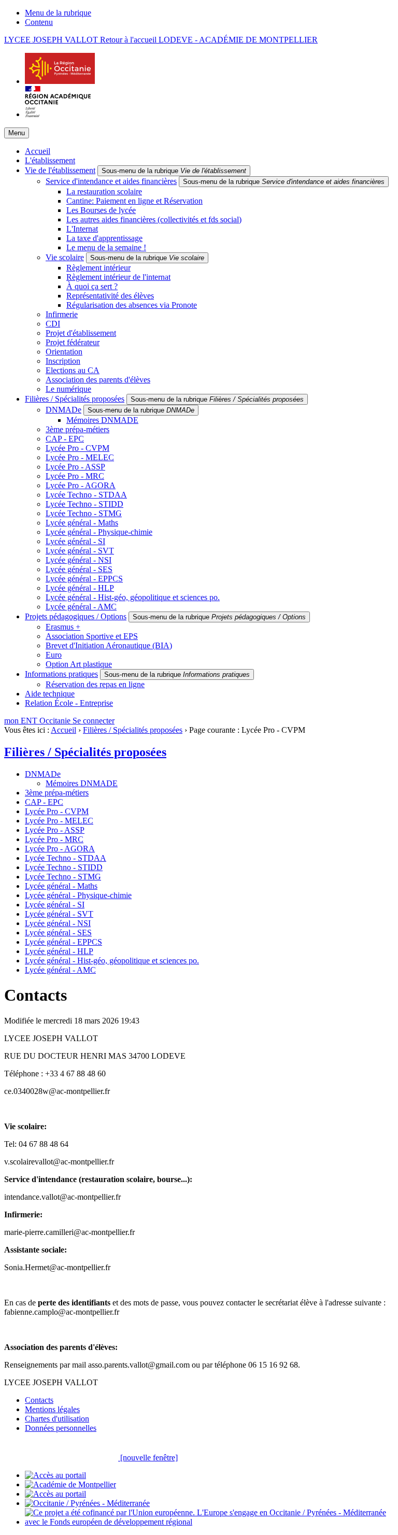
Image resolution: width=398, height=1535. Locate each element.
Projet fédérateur (73, 342)
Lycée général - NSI (78, 560)
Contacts (39, 1400)
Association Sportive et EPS (92, 636)
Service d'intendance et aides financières (111, 181)
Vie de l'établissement (60, 170)
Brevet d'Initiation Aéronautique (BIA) (109, 645)
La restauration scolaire (104, 191)
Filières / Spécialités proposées (74, 398)
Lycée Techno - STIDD (84, 504)
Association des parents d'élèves (98, 379)
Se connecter (94, 720)
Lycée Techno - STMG (84, 513)
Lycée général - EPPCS (84, 578)
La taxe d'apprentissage (104, 238)
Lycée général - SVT (80, 550)
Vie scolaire (65, 257)
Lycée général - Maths (82, 522)
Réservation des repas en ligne (95, 684)
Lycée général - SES (79, 569)
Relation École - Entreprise (69, 703)
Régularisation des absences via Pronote (131, 305)
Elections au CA (73, 370)
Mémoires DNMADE (102, 420)
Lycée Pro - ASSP (75, 466)
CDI (53, 323)
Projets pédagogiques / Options (75, 616)
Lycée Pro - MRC (75, 476)
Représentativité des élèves (110, 295)
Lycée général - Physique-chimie (99, 532)
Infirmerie (62, 314)
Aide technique (50, 693)
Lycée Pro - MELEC (80, 457)
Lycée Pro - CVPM (77, 448)
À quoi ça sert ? (92, 286)
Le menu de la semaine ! (106, 247)
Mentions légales (52, 1409)
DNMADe (63, 409)
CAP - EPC (65, 438)
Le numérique (68, 389)
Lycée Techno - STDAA (86, 494)
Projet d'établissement (81, 333)
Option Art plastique (79, 664)
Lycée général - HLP (80, 588)
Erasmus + (63, 626)
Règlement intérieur (98, 267)
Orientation (64, 351)
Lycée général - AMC (81, 606)
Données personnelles (60, 1428)
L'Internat (82, 228)
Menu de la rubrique (58, 12)
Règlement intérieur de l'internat (118, 277)
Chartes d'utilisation (57, 1418)
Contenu (39, 22)
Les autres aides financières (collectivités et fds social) (153, 219)
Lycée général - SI (75, 541)
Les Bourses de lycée (101, 210)
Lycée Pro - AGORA (81, 485)
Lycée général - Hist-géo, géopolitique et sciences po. (133, 597)
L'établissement (50, 160)
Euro (54, 654)
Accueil (37, 151)
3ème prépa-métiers (77, 429)
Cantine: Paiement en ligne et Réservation (134, 200)
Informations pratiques (61, 674)
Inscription (63, 361)
